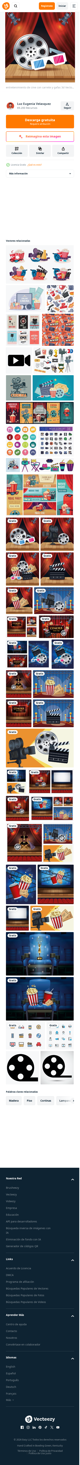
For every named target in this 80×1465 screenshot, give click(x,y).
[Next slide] (65, 1449)
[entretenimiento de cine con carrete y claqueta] (17, 844)
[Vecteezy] (6, 6)
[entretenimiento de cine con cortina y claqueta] (22, 705)
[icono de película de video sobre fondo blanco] (51, 1382)
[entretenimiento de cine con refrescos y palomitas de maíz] (24, 1198)
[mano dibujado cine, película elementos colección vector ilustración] (32, 531)
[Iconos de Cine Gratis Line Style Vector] (25, 1350)
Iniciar (62, 5)
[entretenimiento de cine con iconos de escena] (21, 762)
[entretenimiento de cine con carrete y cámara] (22, 635)
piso (29, 1450)
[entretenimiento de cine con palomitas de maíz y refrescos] (21, 1157)
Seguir (67, 107)
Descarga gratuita (40, 122)
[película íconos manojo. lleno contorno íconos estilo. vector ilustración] (23, 507)
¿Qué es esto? (35, 164)
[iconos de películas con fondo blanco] (19, 1379)
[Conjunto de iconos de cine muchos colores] (21, 474)
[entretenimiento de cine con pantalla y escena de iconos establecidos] (23, 786)
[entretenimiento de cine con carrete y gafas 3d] (22, 600)
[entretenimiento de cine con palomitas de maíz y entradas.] (54, 701)
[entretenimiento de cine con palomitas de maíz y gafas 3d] (17, 1055)
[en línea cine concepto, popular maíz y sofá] (25, 298)
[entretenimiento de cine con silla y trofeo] (39, 1268)
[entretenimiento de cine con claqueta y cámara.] (39, 967)
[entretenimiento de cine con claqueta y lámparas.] (26, 933)
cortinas (45, 1450)
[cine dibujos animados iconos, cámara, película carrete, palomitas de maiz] (26, 394)
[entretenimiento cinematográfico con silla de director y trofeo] (42, 844)
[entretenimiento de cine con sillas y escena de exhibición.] (18, 904)
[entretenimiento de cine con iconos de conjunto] (22, 670)
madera (14, 1450)
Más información (18, 173)
